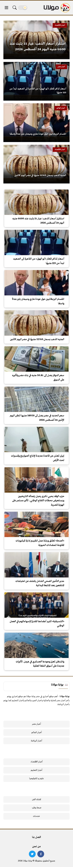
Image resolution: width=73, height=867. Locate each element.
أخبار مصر (36, 724)
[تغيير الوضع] (22, 7)
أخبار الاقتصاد (37, 761)
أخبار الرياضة (36, 740)
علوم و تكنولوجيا (36, 778)
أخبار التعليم (36, 770)
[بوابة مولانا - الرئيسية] (56, 7)
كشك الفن (36, 799)
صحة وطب (36, 807)
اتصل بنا (36, 837)
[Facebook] (40, 854)
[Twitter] (32, 854)
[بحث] (15, 8)
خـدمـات (36, 816)
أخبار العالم (36, 732)
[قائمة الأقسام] (6, 7)
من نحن (36, 846)
